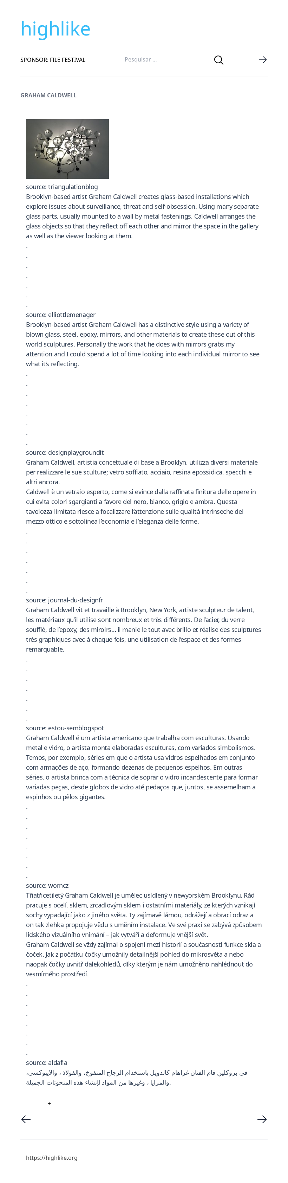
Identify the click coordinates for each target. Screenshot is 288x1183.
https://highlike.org (52, 1158)
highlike (55, 28)
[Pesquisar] (218, 60)
